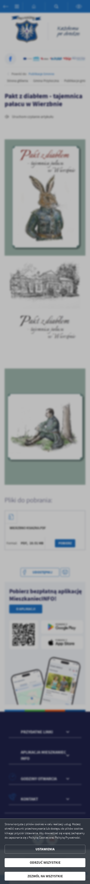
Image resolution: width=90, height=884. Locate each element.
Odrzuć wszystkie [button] (45, 862)
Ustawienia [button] (45, 849)
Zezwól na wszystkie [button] (45, 876)
